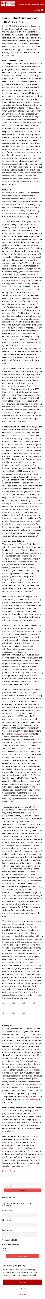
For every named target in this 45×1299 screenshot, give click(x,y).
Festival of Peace (12, 631)
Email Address (8, 1210)
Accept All (22, 1282)
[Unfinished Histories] (22, 6)
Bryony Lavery (22, 734)
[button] (39, 10)
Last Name (7, 1230)
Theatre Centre (16, 46)
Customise (23, 1288)
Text (7, 1251)
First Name (7, 1220)
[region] (22, 1280)
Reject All (22, 1294)
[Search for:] (22, 1187)
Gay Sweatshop (32, 1099)
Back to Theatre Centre (13, 1171)
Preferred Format (10, 1244)
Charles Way (19, 280)
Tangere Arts (16, 1148)
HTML (7, 1248)
